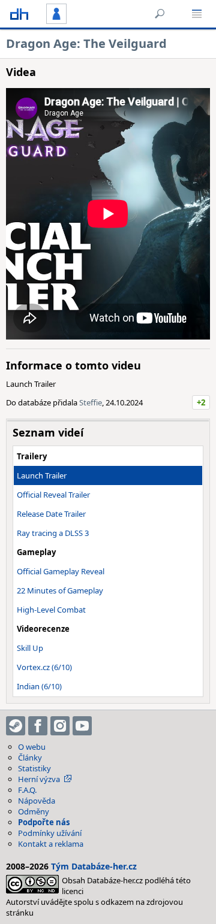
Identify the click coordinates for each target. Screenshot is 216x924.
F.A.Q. (27, 789)
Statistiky (34, 768)
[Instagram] (60, 725)
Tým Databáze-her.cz (94, 866)
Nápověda (36, 800)
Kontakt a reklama (50, 843)
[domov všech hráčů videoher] (19, 13)
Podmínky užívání (50, 833)
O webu (32, 746)
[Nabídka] (197, 13)
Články (30, 757)
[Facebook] (37, 725)
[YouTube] (82, 725)
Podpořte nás (44, 822)
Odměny (33, 811)
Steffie (90, 402)
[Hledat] (160, 13)
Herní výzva (39, 779)
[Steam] (15, 725)
